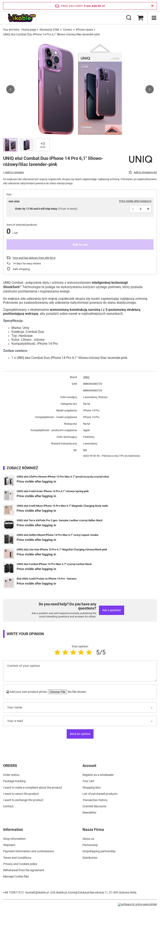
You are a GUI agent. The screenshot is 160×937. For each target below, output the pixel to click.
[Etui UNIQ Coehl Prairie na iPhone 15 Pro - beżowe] (9, 583)
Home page (28, 29)
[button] (10, 89)
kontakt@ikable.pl (37, 892)
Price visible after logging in (135, 201)
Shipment (9, 845)
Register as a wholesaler (98, 774)
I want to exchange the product (23, 800)
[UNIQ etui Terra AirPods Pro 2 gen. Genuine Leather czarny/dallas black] (9, 524)
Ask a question (111, 610)
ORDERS (10, 765)
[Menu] (154, 18)
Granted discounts (94, 806)
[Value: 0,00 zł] (140, 18)
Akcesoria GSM (49, 29)
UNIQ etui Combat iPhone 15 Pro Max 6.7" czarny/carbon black (54, 564)
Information (13, 829)
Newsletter (89, 812)
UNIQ (86, 377)
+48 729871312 (13, 892)
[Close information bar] (152, 5)
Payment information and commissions (28, 851)
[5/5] (89, 652)
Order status (11, 774)
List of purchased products (99, 793)
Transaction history (95, 800)
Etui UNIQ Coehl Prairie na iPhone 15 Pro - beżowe (46, 578)
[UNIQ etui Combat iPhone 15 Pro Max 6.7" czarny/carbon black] (9, 568)
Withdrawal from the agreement (23, 870)
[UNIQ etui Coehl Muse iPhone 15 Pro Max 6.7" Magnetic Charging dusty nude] (9, 510)
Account (89, 765)
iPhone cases (84, 29)
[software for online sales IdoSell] (137, 904)
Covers (67, 29)
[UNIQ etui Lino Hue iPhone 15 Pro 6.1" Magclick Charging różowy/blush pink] (9, 553)
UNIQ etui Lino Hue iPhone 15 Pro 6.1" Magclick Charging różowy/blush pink (62, 549)
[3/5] (73, 652)
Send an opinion (80, 733)
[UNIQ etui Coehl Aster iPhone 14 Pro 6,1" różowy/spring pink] (9, 495)
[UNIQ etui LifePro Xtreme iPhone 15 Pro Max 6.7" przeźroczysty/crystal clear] (9, 481)
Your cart (88, 781)
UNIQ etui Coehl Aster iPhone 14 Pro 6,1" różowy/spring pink (53, 491)
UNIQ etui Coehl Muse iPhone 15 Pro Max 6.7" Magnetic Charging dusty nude (62, 505)
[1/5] (57, 652)
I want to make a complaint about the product (32, 787)
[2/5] (65, 652)
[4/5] (81, 652)
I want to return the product (21, 793)
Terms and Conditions (17, 857)
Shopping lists (91, 787)
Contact (8, 806)
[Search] (129, 18)
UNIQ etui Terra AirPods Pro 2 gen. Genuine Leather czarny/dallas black (59, 520)
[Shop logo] (21, 18)
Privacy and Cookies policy (20, 864)
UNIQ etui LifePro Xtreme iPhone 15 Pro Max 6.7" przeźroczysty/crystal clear (63, 476)
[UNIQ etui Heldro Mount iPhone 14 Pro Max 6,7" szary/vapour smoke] (9, 539)
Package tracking (14, 781)
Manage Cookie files (16, 876)
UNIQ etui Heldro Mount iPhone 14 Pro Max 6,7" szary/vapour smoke (57, 534)
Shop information (14, 838)
